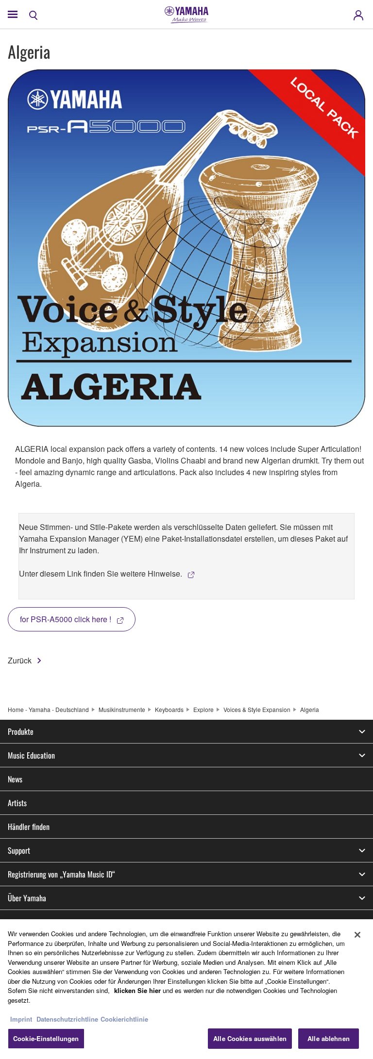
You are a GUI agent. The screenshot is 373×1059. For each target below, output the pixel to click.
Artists (17, 803)
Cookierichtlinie (124, 1019)
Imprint (21, 1019)
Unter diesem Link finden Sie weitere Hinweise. (100, 573)
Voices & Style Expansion (256, 709)
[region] (186, 989)
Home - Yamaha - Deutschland (48, 709)
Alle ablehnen (328, 1038)
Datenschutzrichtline (67, 1019)
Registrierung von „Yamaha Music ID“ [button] (61, 874)
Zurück (20, 660)
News (15, 779)
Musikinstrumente (122, 709)
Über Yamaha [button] (27, 898)
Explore (203, 709)
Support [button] (19, 850)
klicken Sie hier (137, 990)
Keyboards (169, 709)
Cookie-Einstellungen (46, 1038)
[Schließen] (357, 934)
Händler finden (29, 826)
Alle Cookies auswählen (250, 1038)
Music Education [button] (31, 755)
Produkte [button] (21, 731)
